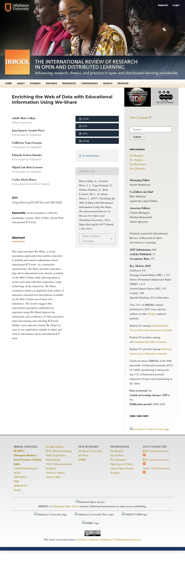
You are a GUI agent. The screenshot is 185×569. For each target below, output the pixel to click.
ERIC (17, 481)
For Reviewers (138, 164)
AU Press (83, 455)
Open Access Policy (121, 464)
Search (107, 83)
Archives (51, 83)
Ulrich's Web (53, 477)
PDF (84, 126)
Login (176, 5)
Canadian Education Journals (150, 341)
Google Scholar (54, 446)
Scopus (152, 313)
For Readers (136, 155)
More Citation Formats (91, 238)
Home (8, 83)
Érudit (17, 490)
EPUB (85, 140)
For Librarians (138, 168)
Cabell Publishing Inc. (26, 468)
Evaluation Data (91, 155)
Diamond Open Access (67, 506)
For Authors (136, 160)
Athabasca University (90, 451)
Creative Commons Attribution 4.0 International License (109, 539)
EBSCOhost (20, 477)
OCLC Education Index (59, 464)
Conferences (89, 83)
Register (122, 83)
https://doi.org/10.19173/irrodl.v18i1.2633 (37, 202)
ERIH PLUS (20, 485)
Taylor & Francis (55, 472)
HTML (85, 118)
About (21, 83)
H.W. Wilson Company (59, 451)
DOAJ (17, 472)
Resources (69, 83)
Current (35, 83)
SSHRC (82, 459)
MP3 (84, 133)
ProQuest (51, 468)
